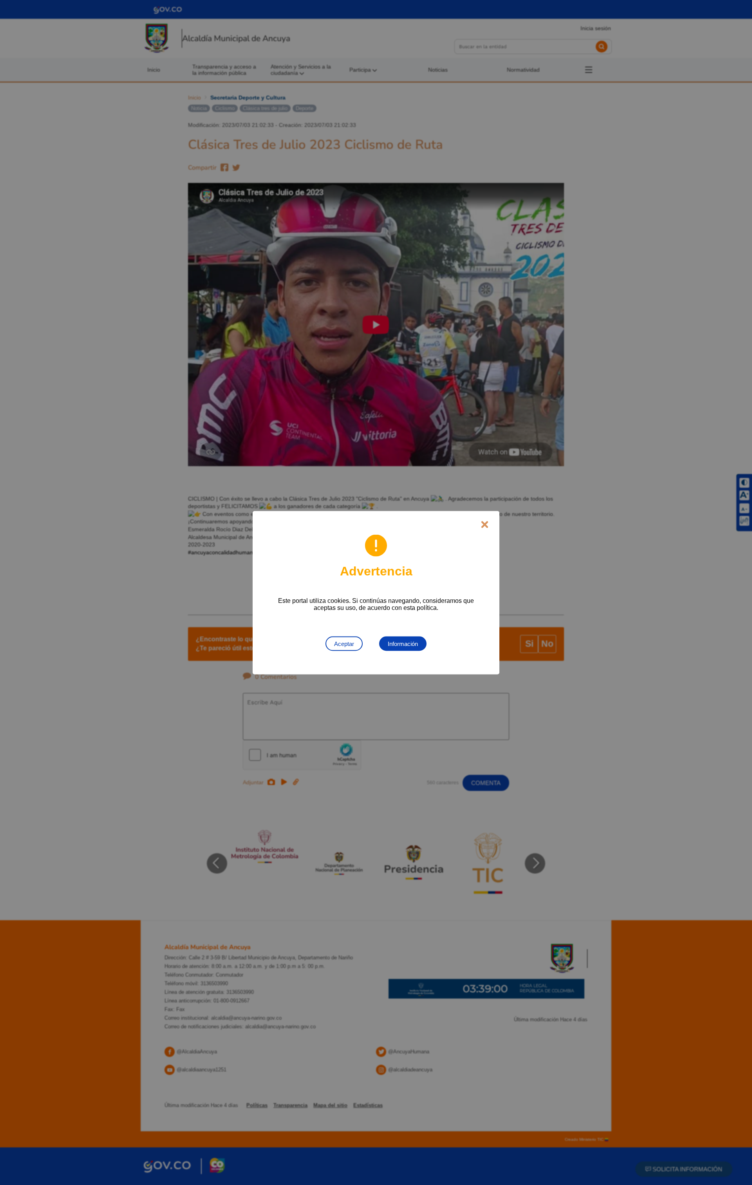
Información (403, 643)
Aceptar (344, 643)
